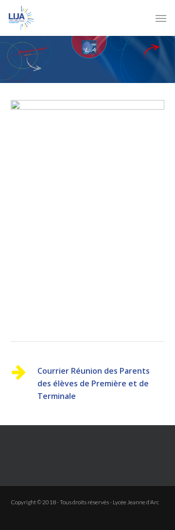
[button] (161, 18)
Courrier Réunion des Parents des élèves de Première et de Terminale (93, 383)
